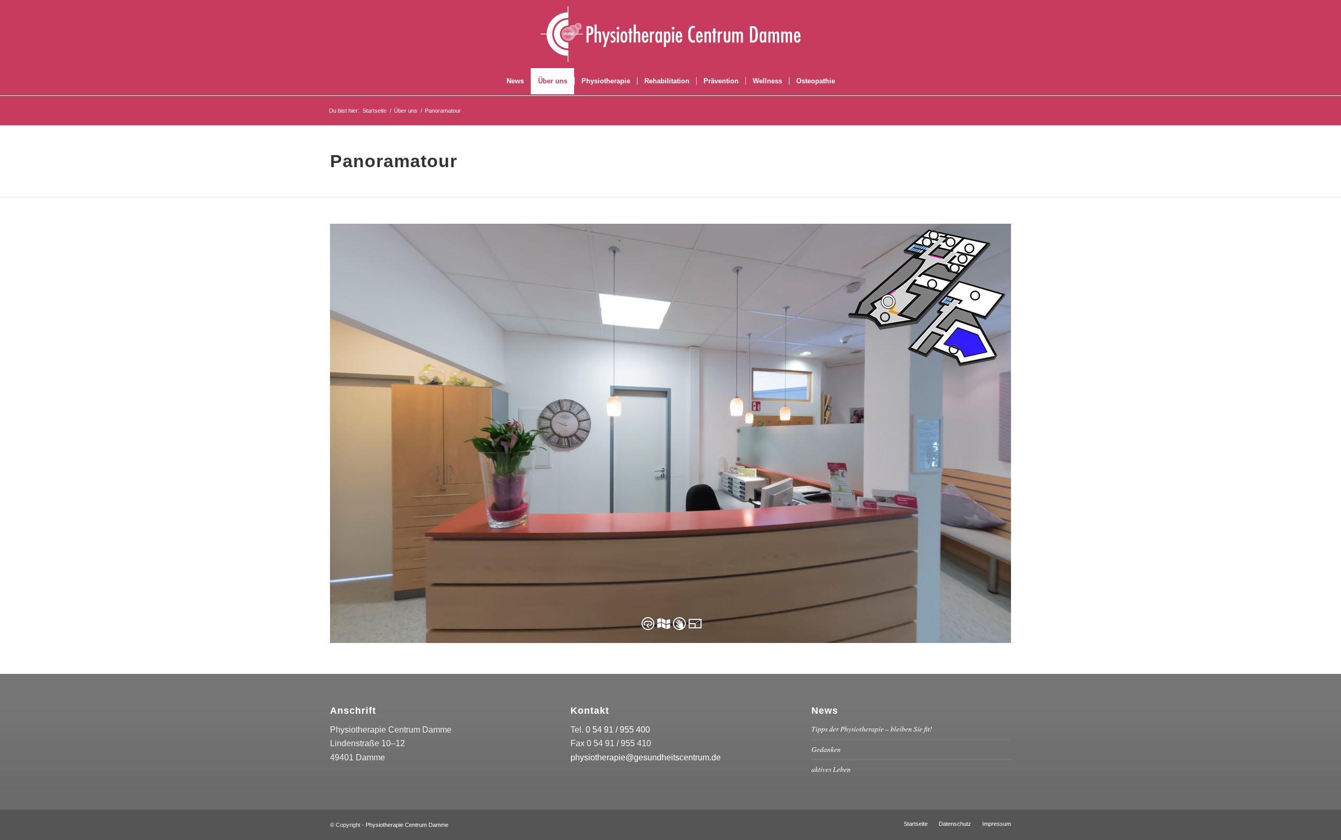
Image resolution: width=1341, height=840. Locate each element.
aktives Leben (831, 769)
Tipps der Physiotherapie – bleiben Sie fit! (871, 729)
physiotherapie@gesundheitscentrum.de (645, 757)
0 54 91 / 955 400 (618, 729)
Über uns (405, 110)
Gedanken (826, 749)
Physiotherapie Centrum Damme (407, 825)
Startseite (374, 110)
